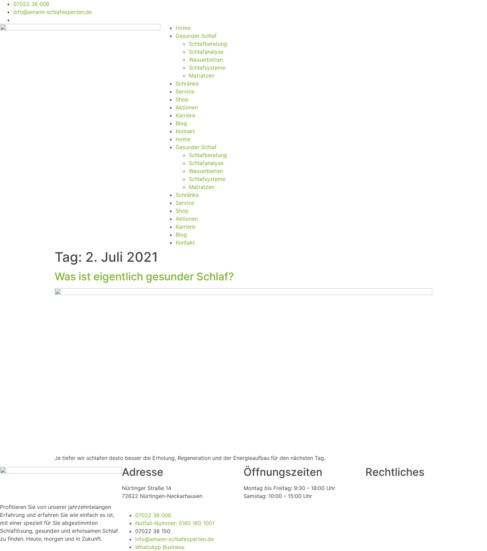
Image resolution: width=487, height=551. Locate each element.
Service (185, 91)
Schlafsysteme (207, 67)
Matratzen (201, 75)
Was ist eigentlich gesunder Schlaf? (144, 276)
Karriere (185, 115)
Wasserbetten (206, 59)
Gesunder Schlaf (196, 35)
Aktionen (187, 107)
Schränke (187, 83)
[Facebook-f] (252, 519)
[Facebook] (252, 8)
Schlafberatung (208, 43)
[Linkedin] (288, 8)
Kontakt (185, 131)
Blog (181, 123)
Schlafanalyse (206, 51)
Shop (182, 99)
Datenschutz (381, 488)
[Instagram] (270, 8)
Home (183, 28)
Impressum (379, 496)
